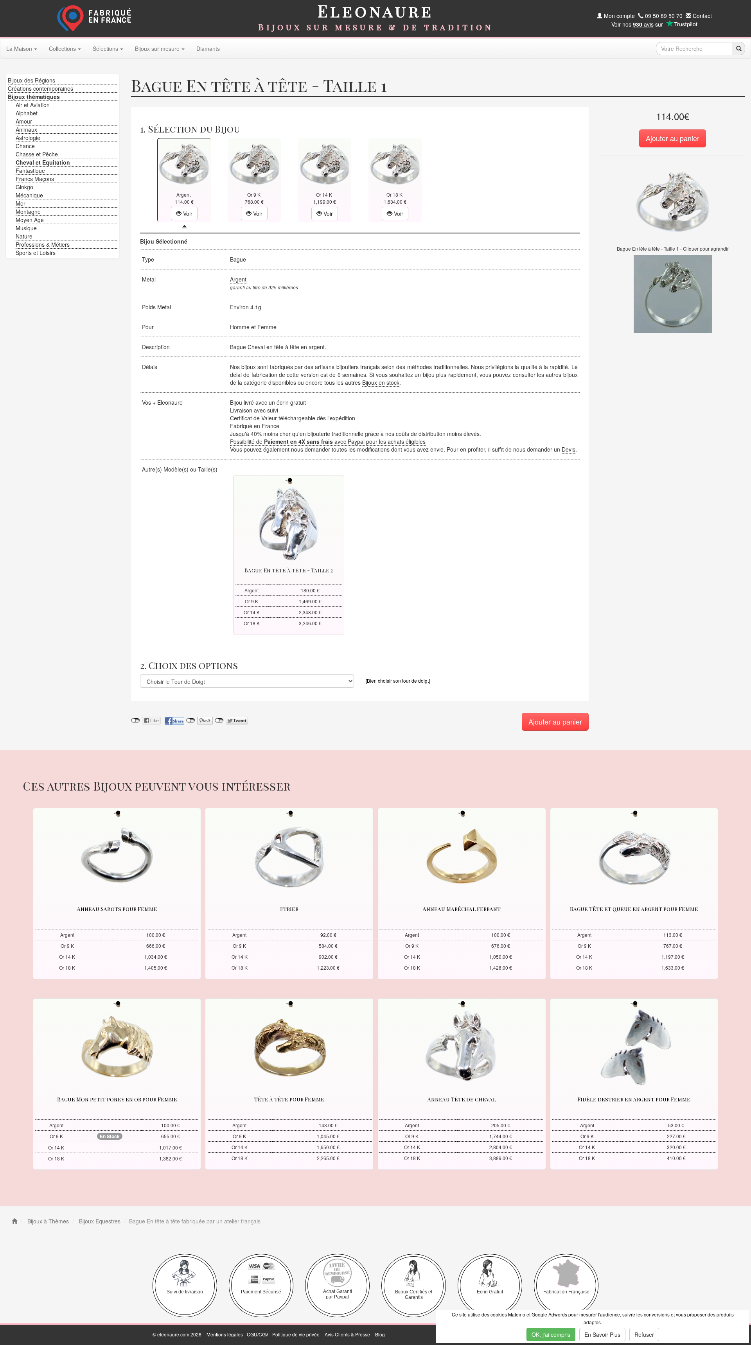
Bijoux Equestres (98, 1221)
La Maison (19, 48)
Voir (186, 213)
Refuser (644, 1334)
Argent (238, 279)
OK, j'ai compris (551, 1334)
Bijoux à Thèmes (47, 1221)
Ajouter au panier (672, 138)
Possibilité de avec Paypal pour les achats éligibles (328, 441)
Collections (62, 48)
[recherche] (738, 48)
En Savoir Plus (602, 1334)
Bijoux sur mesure (157, 48)
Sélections (105, 48)
